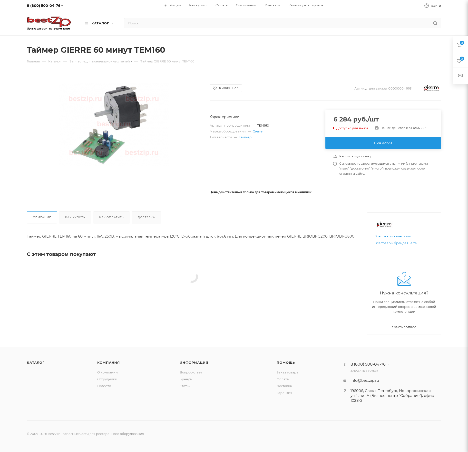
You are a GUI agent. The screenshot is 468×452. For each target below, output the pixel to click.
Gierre (258, 131)
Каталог (36, 362)
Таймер (245, 137)
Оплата (283, 379)
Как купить (75, 217)
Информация (194, 362)
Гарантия (284, 393)
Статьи (185, 386)
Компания (108, 362)
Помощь (286, 362)
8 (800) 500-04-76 (43, 5)
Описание (42, 217)
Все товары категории (392, 236)
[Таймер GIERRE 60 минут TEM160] (114, 124)
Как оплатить (111, 217)
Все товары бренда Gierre (395, 243)
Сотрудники (107, 379)
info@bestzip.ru (365, 380)
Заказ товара (287, 372)
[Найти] (435, 23)
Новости (104, 386)
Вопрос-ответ (191, 372)
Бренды (186, 379)
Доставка (146, 217)
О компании (107, 372)
